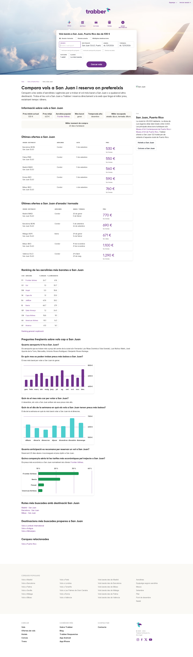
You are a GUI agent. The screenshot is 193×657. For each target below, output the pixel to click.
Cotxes (24, 638)
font (137, 113)
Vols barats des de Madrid (108, 580)
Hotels (24, 634)
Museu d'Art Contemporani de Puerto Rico (153, 129)
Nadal (138, 601)
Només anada (83, 38)
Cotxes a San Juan (146, 148)
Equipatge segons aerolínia (147, 583)
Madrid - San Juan (28, 508)
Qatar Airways (31, 310)
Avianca (28, 325)
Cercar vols (96, 64)
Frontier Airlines (63, 116)
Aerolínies (140, 580)
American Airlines (32, 320)
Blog (62, 631)
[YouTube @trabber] (150, 641)
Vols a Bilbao (26, 597)
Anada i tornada (67, 38)
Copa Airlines (30, 315)
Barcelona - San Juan (30, 510)
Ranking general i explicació (32, 331)
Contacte (102, 627)
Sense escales (110, 50)
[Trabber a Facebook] (142, 641)
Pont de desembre (143, 597)
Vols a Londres (66, 583)
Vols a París (64, 580)
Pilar (138, 594)
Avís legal (139, 635)
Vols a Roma (65, 594)
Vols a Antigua (27, 528)
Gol (27, 285)
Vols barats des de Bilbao (108, 587)
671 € (107, 235)
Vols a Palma (26, 587)
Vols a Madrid (26, 580)
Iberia (28, 305)
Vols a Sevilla (26, 590)
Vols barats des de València (109, 597)
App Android (65, 638)
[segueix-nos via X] (146, 641)
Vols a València (66, 597)
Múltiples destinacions (100, 38)
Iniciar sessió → (185, 2)
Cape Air (29, 295)
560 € (110, 168)
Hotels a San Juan (146, 142)
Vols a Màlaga (27, 594)
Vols (23, 627)
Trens (24, 641)
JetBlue (28, 300)
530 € (110, 148)
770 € (107, 215)
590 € (110, 178)
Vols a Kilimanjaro (28, 531)
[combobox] (70, 44)
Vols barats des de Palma (108, 594)
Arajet (28, 290)
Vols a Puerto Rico (28, 544)
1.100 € (108, 245)
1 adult (62, 57)
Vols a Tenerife (66, 587)
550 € (110, 158)
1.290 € (108, 255)
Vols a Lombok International (32, 526)
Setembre (140, 590)
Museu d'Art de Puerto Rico (147, 132)
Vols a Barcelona (28, 583)
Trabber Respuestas (69, 634)
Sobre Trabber (66, 627)
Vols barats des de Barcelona (109, 583)
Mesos (139, 587)
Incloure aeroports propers (70, 50)
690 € (107, 225)
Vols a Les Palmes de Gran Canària (74, 590)
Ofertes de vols (28, 631)
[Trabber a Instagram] (138, 641)
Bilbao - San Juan (28, 513)
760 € (110, 188)
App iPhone (65, 641)
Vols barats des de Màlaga (108, 590)
